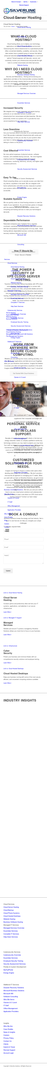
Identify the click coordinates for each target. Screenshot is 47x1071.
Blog (5, 520)
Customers (33, 2)
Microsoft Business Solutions (26, 225)
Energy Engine (22, 197)
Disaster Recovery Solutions (26, 216)
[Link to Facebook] (35, 1068)
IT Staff (16, 398)
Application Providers (21, 463)
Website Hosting (22, 65)
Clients (5, 1044)
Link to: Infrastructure (10, 646)
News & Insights (9, 1032)
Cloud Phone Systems (24, 46)
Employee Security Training (26, 159)
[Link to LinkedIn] (42, 1068)
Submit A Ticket (9, 1047)
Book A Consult (16, 2)
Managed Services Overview (26, 93)
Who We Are (8, 514)
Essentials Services (23, 103)
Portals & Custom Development (24, 178)
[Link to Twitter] (38, 1068)
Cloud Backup (21, 37)
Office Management (20, 429)
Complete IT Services (24, 112)
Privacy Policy (8, 1038)
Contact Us (7, 1041)
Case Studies (8, 517)
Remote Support (24, 5)
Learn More (7, 612)
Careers (6, 524)
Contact (6, 527)
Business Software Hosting (26, 75)
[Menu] (6, 530)
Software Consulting (10, 996)
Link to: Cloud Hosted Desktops (13, 668)
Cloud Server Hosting (24, 27)
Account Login (8, 1053)
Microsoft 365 (21, 235)
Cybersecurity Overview (24, 140)
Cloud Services (19, 18)
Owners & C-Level (20, 368)
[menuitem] (16, 1)
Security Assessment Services (27, 169)
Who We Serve (9, 361)
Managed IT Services (21, 84)
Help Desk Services (23, 122)
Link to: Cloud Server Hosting (12, 593)
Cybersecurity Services (21, 131)
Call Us (25, 2)
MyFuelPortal (21, 188)
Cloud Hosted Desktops (24, 56)
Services (7, 11)
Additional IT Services (21, 207)
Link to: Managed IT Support (12, 618)
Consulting (20, 244)
